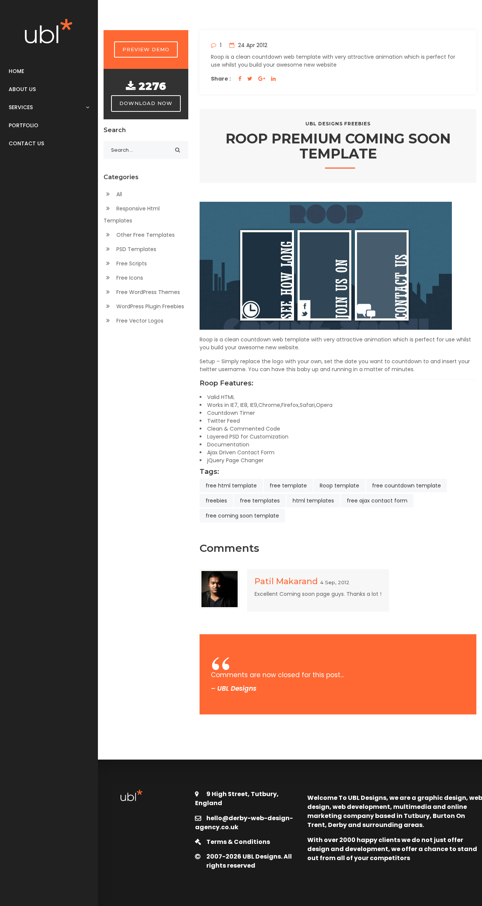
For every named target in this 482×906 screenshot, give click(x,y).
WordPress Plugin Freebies (149, 306)
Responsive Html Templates (132, 214)
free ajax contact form (377, 500)
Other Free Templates (145, 235)
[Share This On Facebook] (239, 78)
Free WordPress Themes (147, 292)
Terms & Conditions (238, 841)
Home (16, 71)
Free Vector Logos (139, 320)
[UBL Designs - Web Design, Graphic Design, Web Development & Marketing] (49, 31)
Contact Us (26, 143)
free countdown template (406, 485)
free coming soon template (242, 515)
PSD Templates (135, 249)
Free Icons (129, 278)
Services (21, 107)
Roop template (339, 485)
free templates (260, 500)
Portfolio (23, 125)
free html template (231, 485)
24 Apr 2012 (251, 45)
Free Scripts (131, 263)
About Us (22, 89)
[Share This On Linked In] (273, 78)
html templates (313, 500)
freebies (216, 500)
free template (288, 485)
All (118, 194)
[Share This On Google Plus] (261, 78)
